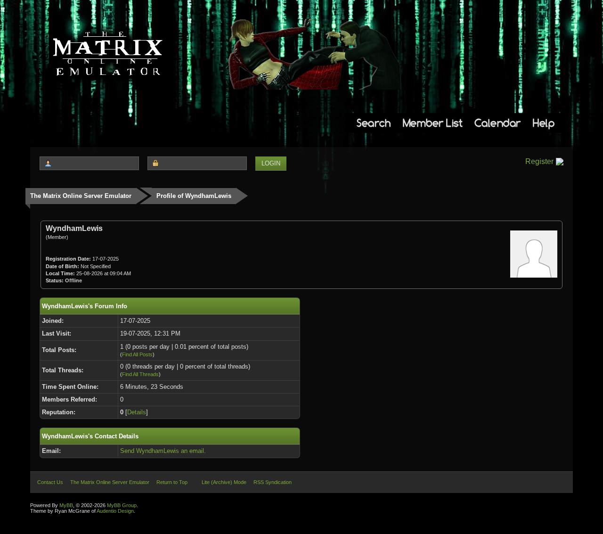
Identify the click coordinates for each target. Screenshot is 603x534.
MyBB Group (122, 505)
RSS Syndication (272, 482)
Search (374, 122)
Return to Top (171, 482)
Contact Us (50, 482)
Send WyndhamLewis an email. (163, 450)
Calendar (497, 122)
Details (136, 412)
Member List (433, 122)
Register (539, 161)
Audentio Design (115, 511)
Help (543, 122)
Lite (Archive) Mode (224, 482)
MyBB (66, 505)
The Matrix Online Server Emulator (80, 195)
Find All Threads (140, 374)
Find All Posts (137, 354)
